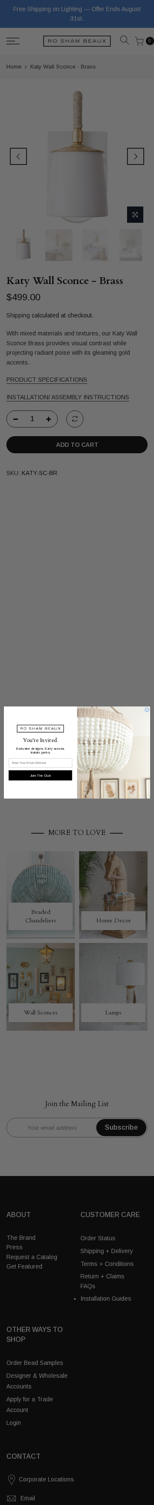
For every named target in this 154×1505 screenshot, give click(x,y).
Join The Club (40, 775)
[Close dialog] (147, 710)
